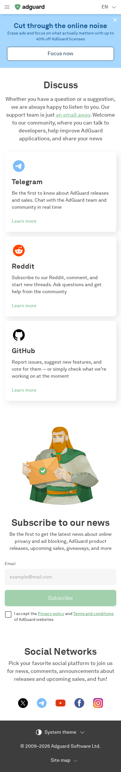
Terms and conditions (93, 613)
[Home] (29, 7)
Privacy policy (51, 613)
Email (10, 563)
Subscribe (60, 598)
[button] (115, 19)
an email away (73, 115)
